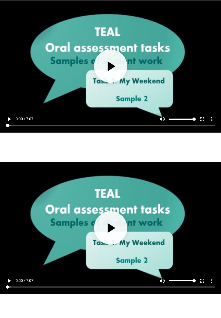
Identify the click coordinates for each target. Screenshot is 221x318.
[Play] (110, 159)
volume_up (162, 305)
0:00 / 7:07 (24, 304)
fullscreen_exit (202, 305)
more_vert (212, 305)
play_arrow (9, 305)
